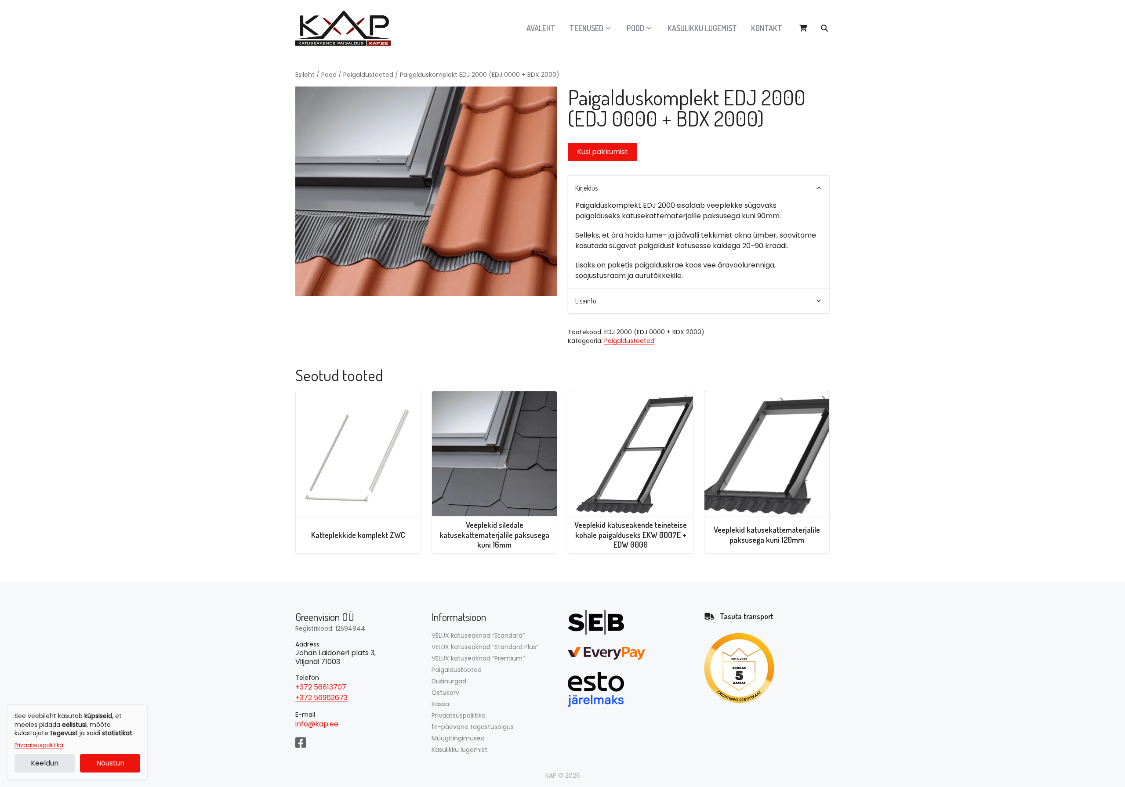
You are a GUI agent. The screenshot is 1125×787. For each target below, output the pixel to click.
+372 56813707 (320, 687)
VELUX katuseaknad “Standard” (478, 635)
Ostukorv (445, 692)
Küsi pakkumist (602, 152)
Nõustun (110, 763)
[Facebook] (300, 741)
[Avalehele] (348, 28)
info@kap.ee (316, 724)
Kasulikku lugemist (702, 28)
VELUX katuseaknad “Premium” (478, 658)
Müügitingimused (458, 738)
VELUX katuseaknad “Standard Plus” (485, 647)
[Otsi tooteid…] (824, 28)
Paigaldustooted (368, 74)
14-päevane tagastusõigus (473, 726)
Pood (329, 74)
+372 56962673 (321, 698)
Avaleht (540, 28)
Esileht (305, 74)
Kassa (440, 704)
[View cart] (803, 28)
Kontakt (766, 28)
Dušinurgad (449, 681)
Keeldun (44, 763)
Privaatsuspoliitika (39, 745)
